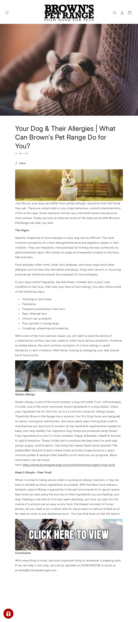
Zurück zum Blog (71, 617)
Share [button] (22, 163)
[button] (7, 12)
